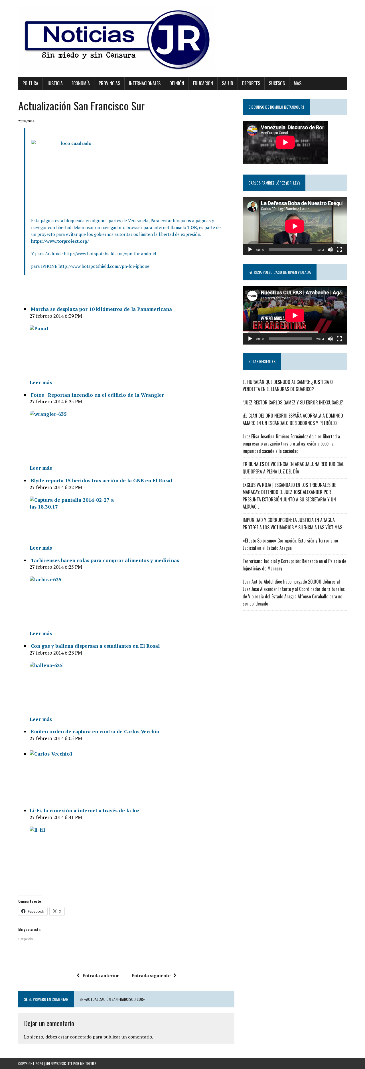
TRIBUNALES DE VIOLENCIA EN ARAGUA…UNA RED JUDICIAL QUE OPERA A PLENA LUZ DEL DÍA (293, 468)
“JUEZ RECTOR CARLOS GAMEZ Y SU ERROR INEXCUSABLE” (293, 402)
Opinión (176, 83)
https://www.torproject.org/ (60, 241)
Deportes (251, 83)
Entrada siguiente (151, 975)
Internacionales (145, 83)
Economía (81, 83)
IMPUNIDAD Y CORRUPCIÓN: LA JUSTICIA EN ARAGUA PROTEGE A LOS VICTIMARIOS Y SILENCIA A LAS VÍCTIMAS (292, 524)
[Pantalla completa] (339, 249)
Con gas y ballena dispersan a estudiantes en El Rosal (95, 646)
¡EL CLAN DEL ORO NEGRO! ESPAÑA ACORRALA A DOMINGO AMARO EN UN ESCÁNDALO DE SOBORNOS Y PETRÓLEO (293, 419)
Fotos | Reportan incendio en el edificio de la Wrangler (97, 395)
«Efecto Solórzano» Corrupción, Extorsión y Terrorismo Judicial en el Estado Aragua (290, 544)
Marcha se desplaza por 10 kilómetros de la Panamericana (101, 309)
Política (30, 83)
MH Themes (88, 1063)
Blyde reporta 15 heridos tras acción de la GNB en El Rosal (101, 480)
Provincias (109, 83)
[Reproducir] (250, 249)
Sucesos (277, 83)
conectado (81, 1037)
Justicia (55, 83)
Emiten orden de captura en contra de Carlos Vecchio (95, 731)
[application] (295, 226)
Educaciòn (203, 83)
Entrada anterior (100, 975)
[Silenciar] (330, 249)
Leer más (41, 382)
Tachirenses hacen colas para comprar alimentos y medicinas (105, 560)
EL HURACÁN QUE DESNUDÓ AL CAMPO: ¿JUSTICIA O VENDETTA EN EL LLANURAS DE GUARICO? (288, 385)
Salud (227, 83)
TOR (192, 227)
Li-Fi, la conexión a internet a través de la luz (84, 810)
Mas (297, 83)
